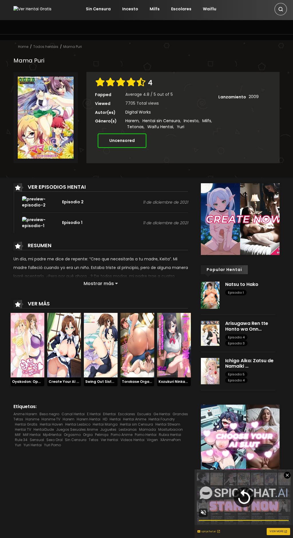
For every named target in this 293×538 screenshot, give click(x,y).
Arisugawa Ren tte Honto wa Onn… (246, 326)
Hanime (32, 419)
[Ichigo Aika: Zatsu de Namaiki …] (210, 370)
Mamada (147, 429)
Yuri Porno (52, 445)
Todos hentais (45, 46)
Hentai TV (23, 429)
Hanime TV (50, 419)
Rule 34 (21, 439)
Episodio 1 (236, 292)
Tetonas (135, 127)
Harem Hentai (88, 419)
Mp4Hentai (52, 434)
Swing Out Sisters (101, 381)
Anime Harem (25, 414)
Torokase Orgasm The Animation (152, 381)
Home (23, 46)
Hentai (115, 419)
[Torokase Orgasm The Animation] (137, 345)
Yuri (180, 127)
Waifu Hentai (160, 127)
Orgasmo (72, 434)
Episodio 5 (236, 374)
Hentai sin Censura (161, 121)
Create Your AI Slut (66, 381)
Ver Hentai (109, 439)
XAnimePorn (170, 439)
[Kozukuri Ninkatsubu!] (174, 345)
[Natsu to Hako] (210, 295)
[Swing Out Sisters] (101, 345)
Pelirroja (101, 434)
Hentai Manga (105, 424)
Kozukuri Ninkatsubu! (178, 381)
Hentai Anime (134, 419)
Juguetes (108, 429)
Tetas (93, 439)
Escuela (144, 414)
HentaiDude (43, 429)
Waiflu (209, 9)
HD (105, 419)
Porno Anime (121, 434)
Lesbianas (128, 429)
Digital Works (138, 112)
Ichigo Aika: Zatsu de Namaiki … (249, 363)
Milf (18, 434)
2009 (254, 97)
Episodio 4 (236, 337)
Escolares (181, 9)
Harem (132, 121)
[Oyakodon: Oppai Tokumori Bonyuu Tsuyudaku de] (27, 345)
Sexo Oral (54, 439)
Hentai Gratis (26, 424)
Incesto (130, 9)
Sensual (37, 439)
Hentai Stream (167, 424)
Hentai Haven (51, 424)
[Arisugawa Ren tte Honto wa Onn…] (210, 333)
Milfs (155, 9)
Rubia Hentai (170, 434)
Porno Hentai (146, 434)
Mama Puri (72, 46)
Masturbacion (170, 429)
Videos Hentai (132, 439)
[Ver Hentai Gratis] (32, 9)
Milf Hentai (32, 434)
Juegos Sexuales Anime (77, 429)
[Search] (280, 9)
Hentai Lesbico (77, 424)
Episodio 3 (236, 343)
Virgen (152, 439)
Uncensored (122, 140)
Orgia (88, 434)
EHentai (109, 414)
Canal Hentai (73, 414)
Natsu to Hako (241, 284)
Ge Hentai (161, 414)
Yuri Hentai (32, 445)
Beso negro (49, 414)
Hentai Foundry (162, 419)
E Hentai (94, 414)
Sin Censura (98, 9)
